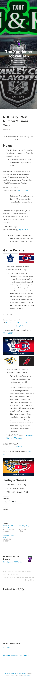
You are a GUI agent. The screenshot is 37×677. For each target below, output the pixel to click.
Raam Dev (27, 676)
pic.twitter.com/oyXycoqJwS (13, 326)
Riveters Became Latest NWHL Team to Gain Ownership (18, 578)
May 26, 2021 (8, 333)
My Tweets (6, 647)
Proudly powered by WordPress (15, 673)
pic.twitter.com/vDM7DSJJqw (13, 447)
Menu (19, 69)
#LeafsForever (10, 323)
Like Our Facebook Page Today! (16, 655)
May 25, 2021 (23, 190)
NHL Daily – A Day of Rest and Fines (9, 527)
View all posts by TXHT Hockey (12, 562)
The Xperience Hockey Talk (18, 53)
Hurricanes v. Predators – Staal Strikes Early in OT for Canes (17, 573)
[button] (10, 258)
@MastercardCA (22, 323)
